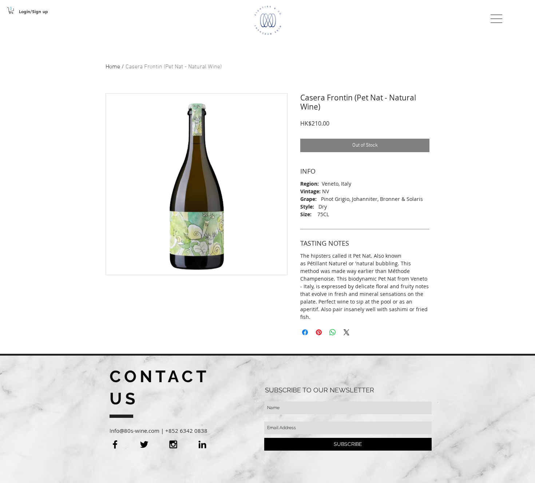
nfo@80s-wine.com (135, 430)
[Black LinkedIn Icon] (202, 444)
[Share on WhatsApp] (332, 332)
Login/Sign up (33, 11)
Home (113, 67)
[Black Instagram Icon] (173, 444)
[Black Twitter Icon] (144, 444)
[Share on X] (346, 332)
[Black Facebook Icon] (115, 444)
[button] (11, 10)
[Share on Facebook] (305, 332)
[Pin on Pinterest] (318, 332)
